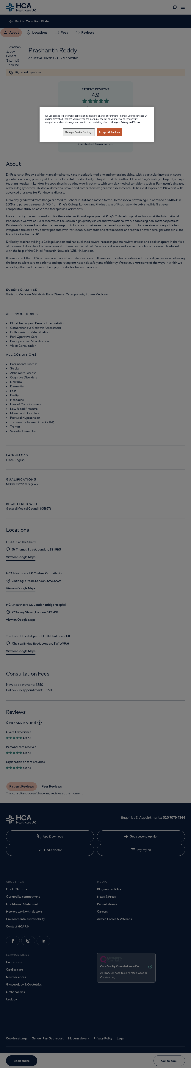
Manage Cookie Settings (79, 132)
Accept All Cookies (109, 132)
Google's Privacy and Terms (125, 122)
